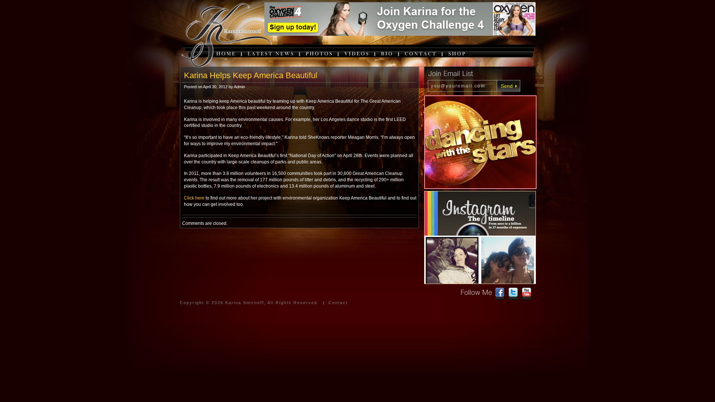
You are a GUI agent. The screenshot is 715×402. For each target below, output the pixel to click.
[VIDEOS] (357, 53)
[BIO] (387, 53)
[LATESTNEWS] (271, 53)
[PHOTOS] (319, 53)
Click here (194, 198)
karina (224, 35)
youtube (526, 294)
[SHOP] (457, 53)
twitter (513, 294)
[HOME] (226, 53)
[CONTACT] (421, 53)
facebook (499, 294)
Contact (338, 302)
